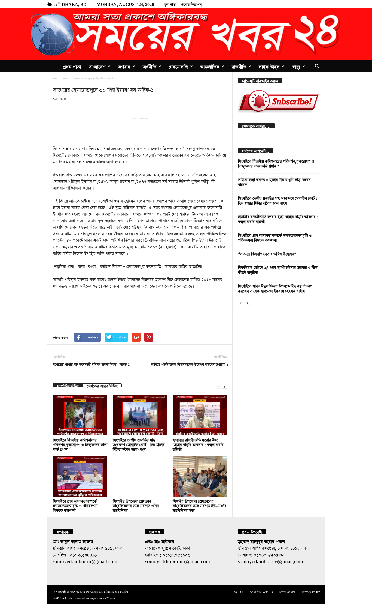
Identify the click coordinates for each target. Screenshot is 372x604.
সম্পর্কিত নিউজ (68, 385)
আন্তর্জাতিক (209, 66)
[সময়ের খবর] (186, 34)
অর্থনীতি (149, 66)
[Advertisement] (140, 131)
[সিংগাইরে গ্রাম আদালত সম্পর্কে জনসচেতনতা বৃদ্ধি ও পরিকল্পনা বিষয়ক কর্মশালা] (80, 476)
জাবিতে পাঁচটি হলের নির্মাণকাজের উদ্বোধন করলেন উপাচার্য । (189, 364)
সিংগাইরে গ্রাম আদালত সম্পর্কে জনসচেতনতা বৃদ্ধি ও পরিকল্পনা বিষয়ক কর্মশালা (75, 505)
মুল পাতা (170, 3)
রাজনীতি (239, 66)
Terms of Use (287, 591)
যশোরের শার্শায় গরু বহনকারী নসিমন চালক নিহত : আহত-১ (91, 364)
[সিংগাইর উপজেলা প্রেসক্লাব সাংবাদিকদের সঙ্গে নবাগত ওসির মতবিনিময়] (140, 476)
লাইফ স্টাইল (269, 66)
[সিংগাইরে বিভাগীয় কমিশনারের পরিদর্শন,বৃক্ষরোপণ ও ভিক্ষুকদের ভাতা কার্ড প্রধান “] (80, 415)
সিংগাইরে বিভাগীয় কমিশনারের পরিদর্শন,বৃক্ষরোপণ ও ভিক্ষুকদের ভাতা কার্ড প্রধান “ (80, 444)
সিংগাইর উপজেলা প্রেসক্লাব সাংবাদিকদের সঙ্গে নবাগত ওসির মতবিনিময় (136, 505)
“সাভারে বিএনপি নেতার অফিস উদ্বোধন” (267, 253)
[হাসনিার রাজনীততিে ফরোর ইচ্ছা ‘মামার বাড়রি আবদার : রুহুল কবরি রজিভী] (200, 415)
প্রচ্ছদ (55, 78)
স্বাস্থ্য (296, 66)
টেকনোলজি (178, 66)
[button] (317, 66)
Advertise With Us (261, 591)
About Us (237, 591)
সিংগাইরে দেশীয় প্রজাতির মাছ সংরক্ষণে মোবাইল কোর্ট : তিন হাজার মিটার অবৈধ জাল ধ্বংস (139, 444)
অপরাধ (124, 66)
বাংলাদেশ (97, 66)
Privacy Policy (311, 591)
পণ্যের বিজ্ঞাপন (191, 3)
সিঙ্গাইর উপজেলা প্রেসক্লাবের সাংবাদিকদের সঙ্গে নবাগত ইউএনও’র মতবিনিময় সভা (199, 505)
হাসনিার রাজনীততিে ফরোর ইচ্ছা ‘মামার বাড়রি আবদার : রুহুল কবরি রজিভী (198, 444)
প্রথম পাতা (72, 66)
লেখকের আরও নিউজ (102, 385)
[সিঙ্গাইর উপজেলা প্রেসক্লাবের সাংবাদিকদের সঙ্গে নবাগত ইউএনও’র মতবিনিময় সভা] (200, 476)
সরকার (65, 78)
